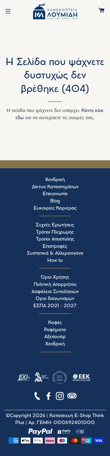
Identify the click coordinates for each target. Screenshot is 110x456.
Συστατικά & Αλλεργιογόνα (55, 253)
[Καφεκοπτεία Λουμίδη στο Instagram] (60, 397)
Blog (55, 201)
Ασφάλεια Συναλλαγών (55, 292)
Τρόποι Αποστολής (55, 239)
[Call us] (37, 397)
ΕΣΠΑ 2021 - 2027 (55, 306)
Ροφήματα (55, 330)
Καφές (55, 323)
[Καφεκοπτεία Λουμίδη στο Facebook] (49, 397)
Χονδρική (55, 180)
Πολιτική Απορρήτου (55, 284)
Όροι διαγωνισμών (55, 299)
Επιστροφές (55, 246)
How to (55, 260)
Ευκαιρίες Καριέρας (55, 208)
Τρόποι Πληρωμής (55, 232)
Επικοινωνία (55, 194)
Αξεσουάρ (55, 337)
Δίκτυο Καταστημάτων (55, 187)
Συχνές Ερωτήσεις (55, 225)
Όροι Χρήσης (55, 277)
